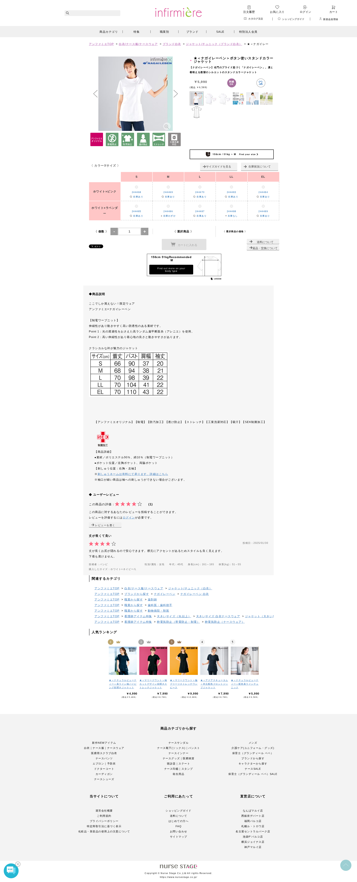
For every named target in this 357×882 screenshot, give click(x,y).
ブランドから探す (252, 758)
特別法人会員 (248, 31)
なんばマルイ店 (253, 810)
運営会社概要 (104, 810)
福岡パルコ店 (253, 821)
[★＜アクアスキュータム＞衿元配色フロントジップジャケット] (214, 661)
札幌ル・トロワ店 (252, 826)
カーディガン (104, 773)
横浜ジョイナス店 (252, 841)
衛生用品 (178, 773)
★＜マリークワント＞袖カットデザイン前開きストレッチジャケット (153, 684)
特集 (137, 31)
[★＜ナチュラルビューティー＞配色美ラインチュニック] (245, 661)
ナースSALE (253, 768)
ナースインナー (178, 753)
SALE (220, 31)
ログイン (305, 11)
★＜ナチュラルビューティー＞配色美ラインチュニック (245, 684)
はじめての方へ (178, 821)
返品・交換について (265, 248)
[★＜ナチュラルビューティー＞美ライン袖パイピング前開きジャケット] (123, 661)
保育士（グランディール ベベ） (253, 753)
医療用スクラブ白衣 (104, 753)
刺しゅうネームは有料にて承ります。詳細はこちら (133, 474)
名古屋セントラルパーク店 (253, 831)
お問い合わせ (178, 831)
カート (333, 11)
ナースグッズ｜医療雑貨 (178, 758)
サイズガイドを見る (218, 166)
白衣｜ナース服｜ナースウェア (104, 747)
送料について (265, 242)
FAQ (179, 826)
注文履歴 (249, 11)
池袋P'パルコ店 (253, 836)
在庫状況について (259, 166)
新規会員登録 (330, 19)
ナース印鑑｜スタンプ (178, 768)
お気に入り (277, 11)
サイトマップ (178, 836)
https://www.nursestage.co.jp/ (178, 877)
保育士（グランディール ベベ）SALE (252, 773)
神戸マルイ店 (253, 847)
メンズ (253, 742)
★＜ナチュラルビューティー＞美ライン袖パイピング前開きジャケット (123, 684)
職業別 (164, 31)
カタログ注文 (255, 18)
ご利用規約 (104, 815)
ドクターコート (104, 768)
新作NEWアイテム (104, 742)
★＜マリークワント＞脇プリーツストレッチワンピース (184, 684)
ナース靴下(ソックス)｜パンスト (178, 747)
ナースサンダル (178, 742)
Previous (95, 93)
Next (175, 93)
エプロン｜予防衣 (104, 763)
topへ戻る (345, 865)
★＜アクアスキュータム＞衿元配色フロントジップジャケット (214, 684)
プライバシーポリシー (104, 821)
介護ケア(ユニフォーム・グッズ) (252, 747)
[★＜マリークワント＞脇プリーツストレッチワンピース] (184, 661)
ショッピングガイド (293, 19)
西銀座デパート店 (252, 815)
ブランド (192, 31)
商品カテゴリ (108, 31)
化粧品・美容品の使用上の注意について (104, 831)
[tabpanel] (135, 94)
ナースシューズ (104, 779)
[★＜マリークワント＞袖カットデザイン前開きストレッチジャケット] (153, 661)
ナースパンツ (104, 758)
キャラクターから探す (253, 763)
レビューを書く (105, 525)
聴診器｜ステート (178, 763)
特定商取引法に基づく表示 (104, 826)
